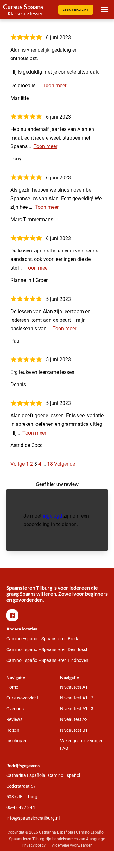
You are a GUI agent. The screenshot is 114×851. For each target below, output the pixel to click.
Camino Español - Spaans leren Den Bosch (47, 649)
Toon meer (54, 86)
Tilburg (21, 796)
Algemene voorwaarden (72, 845)
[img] (23, 9)
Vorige (17, 464)
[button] (12, 615)
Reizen (12, 730)
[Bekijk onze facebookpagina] (14, 615)
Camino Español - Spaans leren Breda (42, 638)
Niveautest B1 (74, 730)
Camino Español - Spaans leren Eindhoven (47, 660)
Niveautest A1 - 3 (76, 708)
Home (12, 687)
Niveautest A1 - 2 (76, 697)
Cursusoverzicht (22, 697)
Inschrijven (17, 740)
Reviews (14, 719)
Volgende (64, 464)
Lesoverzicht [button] (76, 9)
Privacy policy (34, 845)
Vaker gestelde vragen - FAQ (83, 744)
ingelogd (52, 516)
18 (50, 464)
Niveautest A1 (74, 687)
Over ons (15, 708)
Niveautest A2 (74, 719)
